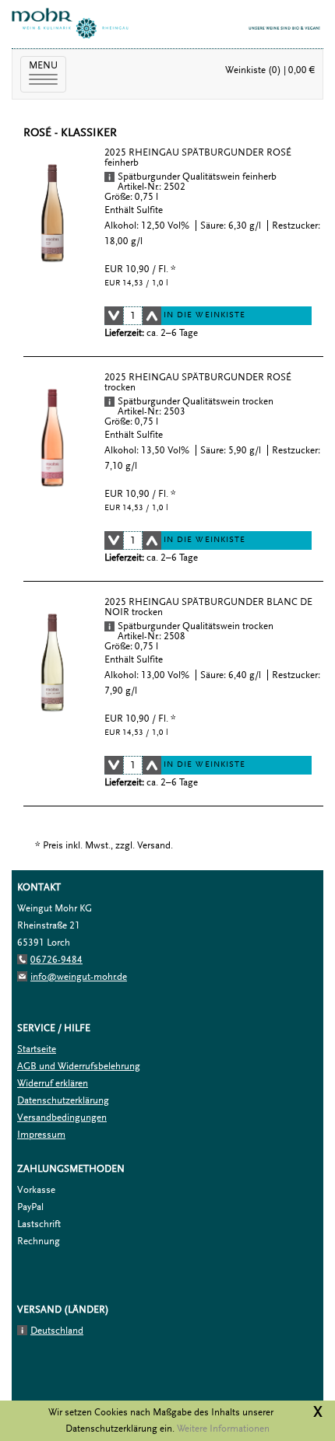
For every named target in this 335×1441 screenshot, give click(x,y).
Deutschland (56, 1330)
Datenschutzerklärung (63, 1100)
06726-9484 (56, 959)
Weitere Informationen (223, 1428)
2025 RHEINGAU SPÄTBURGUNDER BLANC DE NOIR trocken (208, 606)
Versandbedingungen (62, 1117)
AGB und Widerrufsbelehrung (78, 1066)
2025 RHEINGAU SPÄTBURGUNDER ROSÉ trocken (197, 382)
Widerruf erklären (52, 1083)
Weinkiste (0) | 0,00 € (270, 70)
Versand (154, 845)
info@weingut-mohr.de (78, 976)
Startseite (36, 1049)
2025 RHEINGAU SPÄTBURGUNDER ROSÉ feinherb (197, 157)
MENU (47, 73)
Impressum (41, 1134)
